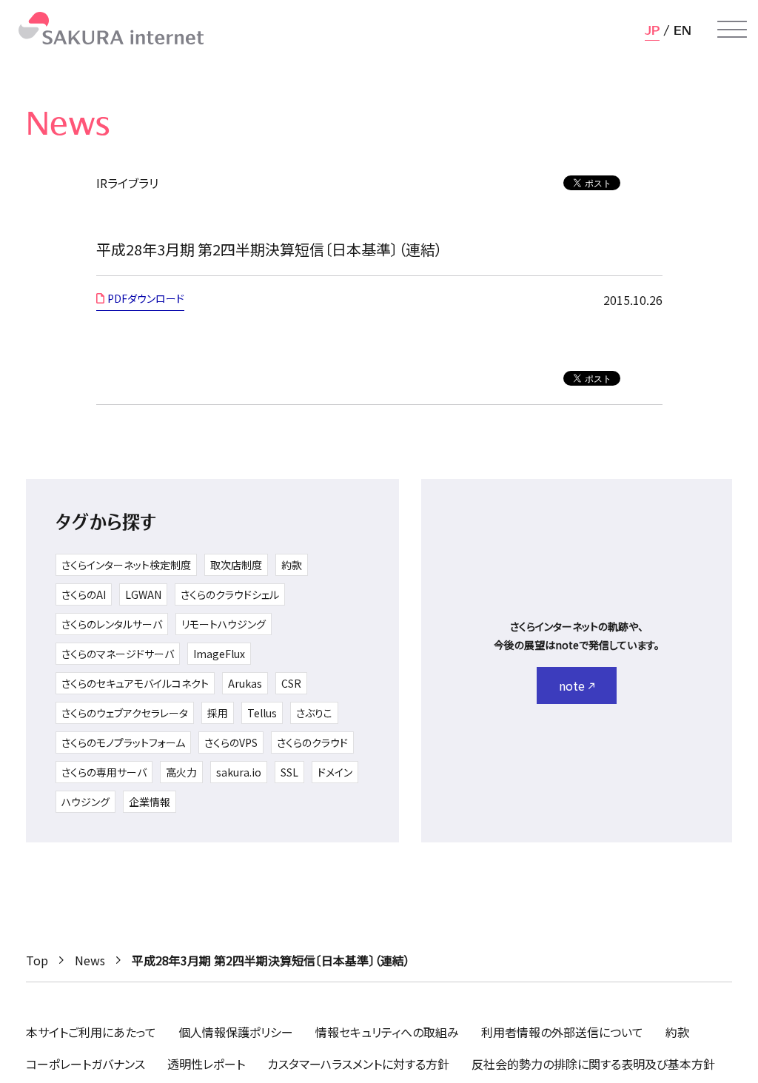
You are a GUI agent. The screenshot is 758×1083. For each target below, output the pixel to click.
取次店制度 (236, 564)
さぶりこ (314, 712)
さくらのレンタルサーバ (111, 624)
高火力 (181, 772)
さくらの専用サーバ (104, 772)
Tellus (262, 712)
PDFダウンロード (145, 298)
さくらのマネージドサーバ (117, 653)
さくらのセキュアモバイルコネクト (135, 683)
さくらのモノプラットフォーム (123, 742)
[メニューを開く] (732, 29)
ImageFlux (219, 653)
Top (37, 960)
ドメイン (335, 772)
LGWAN (143, 594)
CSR (291, 683)
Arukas (245, 683)
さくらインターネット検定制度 (126, 564)
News (90, 960)
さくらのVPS (231, 742)
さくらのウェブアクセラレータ (124, 712)
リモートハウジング (223, 624)
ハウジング (85, 801)
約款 (291, 564)
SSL (289, 772)
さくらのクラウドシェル (230, 594)
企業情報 (149, 801)
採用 (217, 712)
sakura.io (238, 772)
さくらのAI (83, 594)
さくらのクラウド (312, 742)
